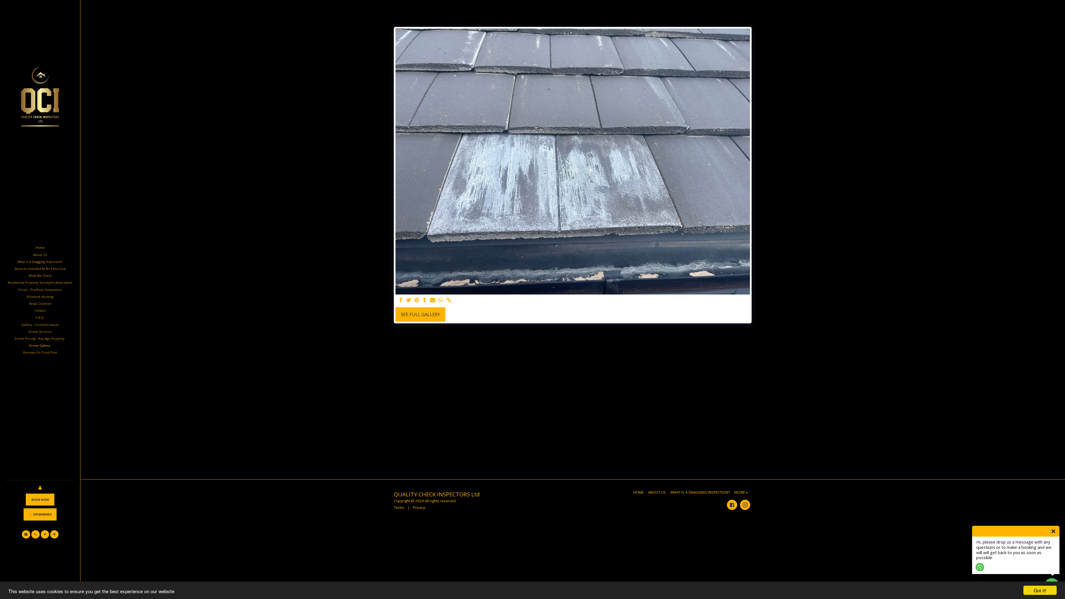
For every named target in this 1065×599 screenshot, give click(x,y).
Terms (399, 507)
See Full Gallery (420, 314)
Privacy (419, 507)
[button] (26, 534)
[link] (449, 300)
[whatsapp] (441, 300)
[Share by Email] (433, 300)
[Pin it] (417, 300)
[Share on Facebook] (401, 300)
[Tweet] (409, 300)
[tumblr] (425, 300)
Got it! (1040, 590)
